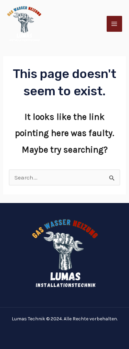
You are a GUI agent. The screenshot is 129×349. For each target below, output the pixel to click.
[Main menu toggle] (114, 24)
